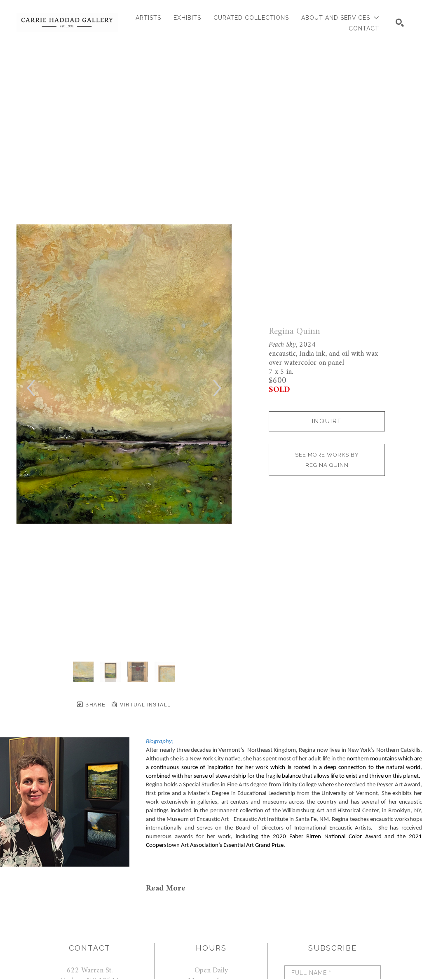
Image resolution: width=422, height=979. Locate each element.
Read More (165, 888)
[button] (340, 18)
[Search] (400, 23)
